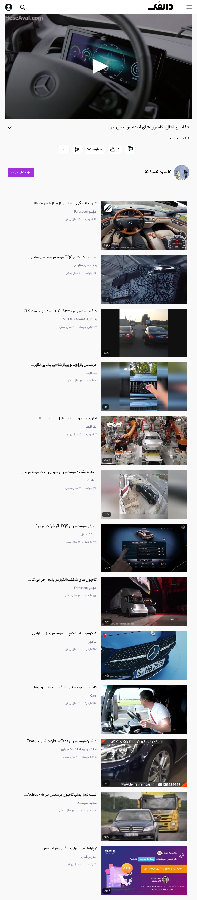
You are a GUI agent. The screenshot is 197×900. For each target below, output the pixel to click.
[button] (98, 66)
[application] (98, 67)
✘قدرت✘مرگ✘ (158, 173)
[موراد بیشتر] (64, 149)
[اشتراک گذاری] (77, 149)
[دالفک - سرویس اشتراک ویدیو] (164, 7)
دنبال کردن (18, 172)
